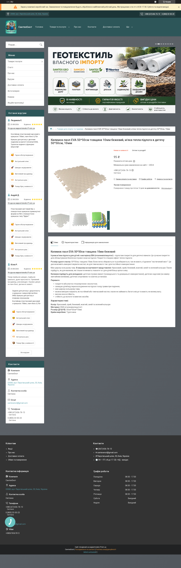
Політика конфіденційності (106, 549)
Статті (10, 67)
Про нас (77, 27)
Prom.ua (103, 547)
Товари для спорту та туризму (70, 129)
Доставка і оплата (111, 27)
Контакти (92, 27)
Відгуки (11, 79)
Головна (39, 27)
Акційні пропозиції (16, 103)
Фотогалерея (13, 91)
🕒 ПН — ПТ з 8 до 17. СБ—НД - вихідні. (112, 460)
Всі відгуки (25, 352)
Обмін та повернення (17, 460)
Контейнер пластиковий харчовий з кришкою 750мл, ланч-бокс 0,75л (25, 135)
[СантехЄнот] (11, 27)
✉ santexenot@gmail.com (107, 452)
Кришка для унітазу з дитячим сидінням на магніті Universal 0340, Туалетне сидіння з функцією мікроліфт (24, 143)
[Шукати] (41, 45)
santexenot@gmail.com (18, 403)
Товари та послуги (58, 27)
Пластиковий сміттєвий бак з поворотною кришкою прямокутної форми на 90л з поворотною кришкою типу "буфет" (25, 212)
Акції (10, 449)
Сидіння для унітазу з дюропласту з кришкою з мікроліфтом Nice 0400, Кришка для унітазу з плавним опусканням (26, 294)
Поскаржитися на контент (85, 549)
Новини (11, 97)
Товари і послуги (15, 61)
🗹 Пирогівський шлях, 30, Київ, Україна (112, 456)
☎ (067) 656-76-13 (104, 449)
